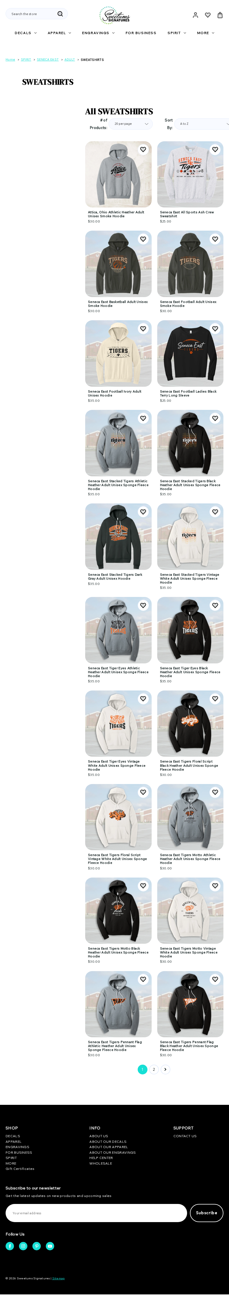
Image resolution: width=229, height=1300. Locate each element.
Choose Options (118, 184)
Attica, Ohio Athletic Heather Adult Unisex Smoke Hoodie (116, 214)
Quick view (118, 164)
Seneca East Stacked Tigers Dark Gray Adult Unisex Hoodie (115, 576)
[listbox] (131, 124)
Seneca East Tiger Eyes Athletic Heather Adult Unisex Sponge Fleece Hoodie (118, 672)
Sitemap (58, 1278)
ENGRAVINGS (95, 33)
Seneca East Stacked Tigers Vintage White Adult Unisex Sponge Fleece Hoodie (190, 578)
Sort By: (169, 124)
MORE (203, 33)
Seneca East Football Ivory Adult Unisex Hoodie (114, 393)
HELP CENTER (101, 1158)
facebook (10, 1246)
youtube (50, 1246)
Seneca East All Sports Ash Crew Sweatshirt (187, 214)
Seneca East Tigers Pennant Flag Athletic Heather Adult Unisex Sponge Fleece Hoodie (115, 1046)
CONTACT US (185, 1136)
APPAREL (57, 33)
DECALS (23, 33)
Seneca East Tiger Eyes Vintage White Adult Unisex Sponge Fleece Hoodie (116, 765)
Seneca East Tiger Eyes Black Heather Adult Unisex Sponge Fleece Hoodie (190, 672)
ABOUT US (98, 1136)
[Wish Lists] (208, 15)
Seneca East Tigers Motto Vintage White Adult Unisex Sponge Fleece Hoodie (189, 952)
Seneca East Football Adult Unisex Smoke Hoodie (188, 304)
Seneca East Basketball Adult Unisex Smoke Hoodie (118, 304)
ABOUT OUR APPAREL (108, 1147)
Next (165, 1069)
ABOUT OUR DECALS (108, 1141)
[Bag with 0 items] (220, 15)
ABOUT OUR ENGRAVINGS (112, 1152)
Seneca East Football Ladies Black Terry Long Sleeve (188, 393)
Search (60, 14)
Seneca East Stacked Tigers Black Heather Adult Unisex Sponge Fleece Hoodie (190, 485)
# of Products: (98, 124)
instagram (23, 1246)
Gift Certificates (20, 1169)
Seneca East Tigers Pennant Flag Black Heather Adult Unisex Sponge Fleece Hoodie (189, 1046)
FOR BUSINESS (141, 33)
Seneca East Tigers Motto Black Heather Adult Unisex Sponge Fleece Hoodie (118, 952)
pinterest (36, 1246)
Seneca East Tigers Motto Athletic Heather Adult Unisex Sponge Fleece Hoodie (190, 859)
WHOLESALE (100, 1163)
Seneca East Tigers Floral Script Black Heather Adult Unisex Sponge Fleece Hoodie (189, 765)
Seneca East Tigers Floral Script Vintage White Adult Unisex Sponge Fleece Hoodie (117, 859)
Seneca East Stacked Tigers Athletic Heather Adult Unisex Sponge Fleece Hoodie (118, 485)
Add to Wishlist (143, 149)
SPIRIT (174, 33)
